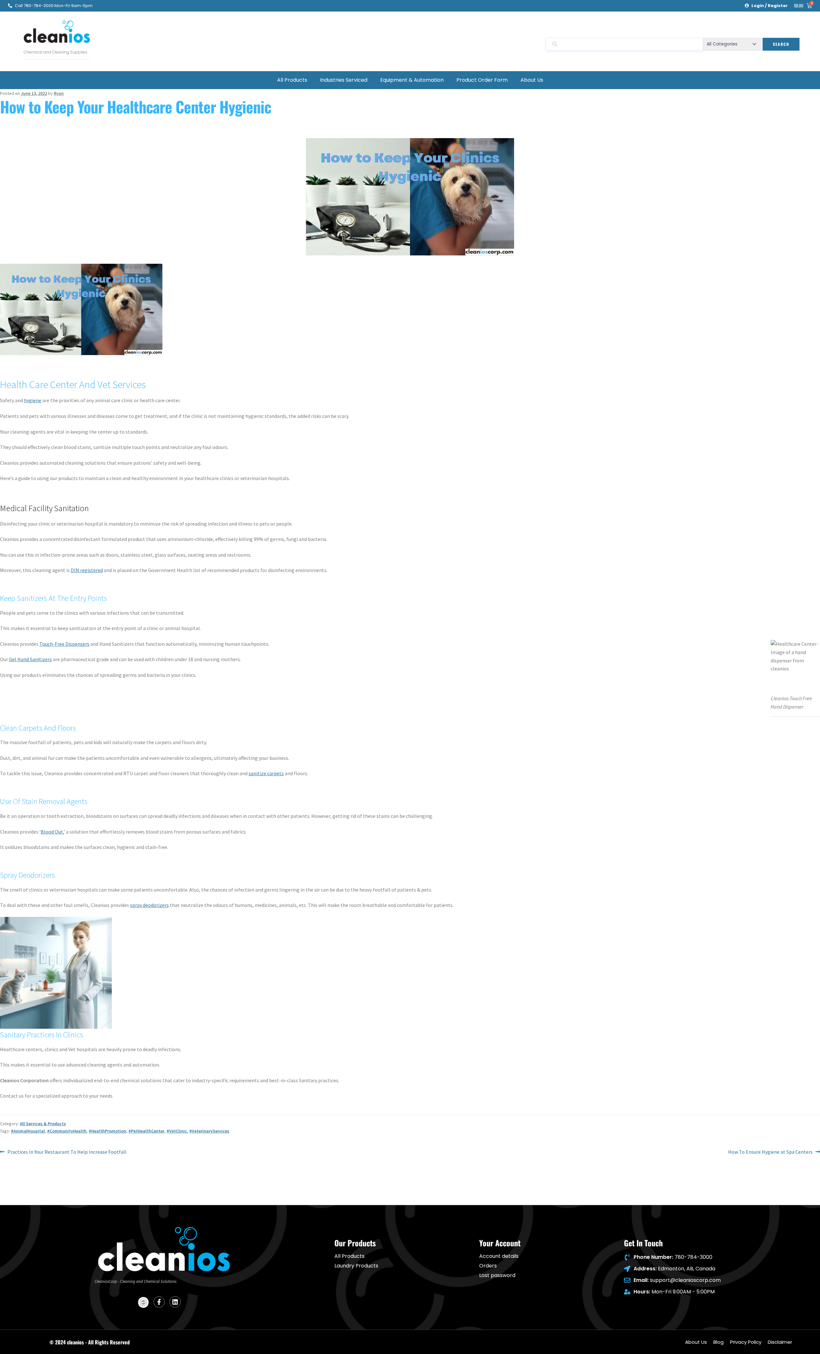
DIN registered (87, 570)
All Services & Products (43, 1123)
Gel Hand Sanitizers (30, 659)
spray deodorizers (149, 905)
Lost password (497, 1275)
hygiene (32, 400)
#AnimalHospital (28, 1131)
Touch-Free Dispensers (64, 644)
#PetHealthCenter (146, 1131)
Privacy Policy (745, 1342)
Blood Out (52, 831)
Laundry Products (356, 1266)
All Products (292, 80)
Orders (488, 1266)
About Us (532, 80)
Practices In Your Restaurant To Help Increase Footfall (67, 1151)
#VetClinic (177, 1131)
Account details (499, 1256)
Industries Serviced (343, 80)
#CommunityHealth (66, 1131)
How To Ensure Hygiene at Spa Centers (770, 1151)
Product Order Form (482, 80)
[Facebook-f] (159, 1302)
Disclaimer (780, 1342)
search (781, 44)
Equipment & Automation (412, 80)
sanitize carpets (266, 773)
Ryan (59, 93)
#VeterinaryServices (209, 1131)
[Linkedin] (175, 1302)
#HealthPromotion (107, 1131)
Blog (718, 1342)
